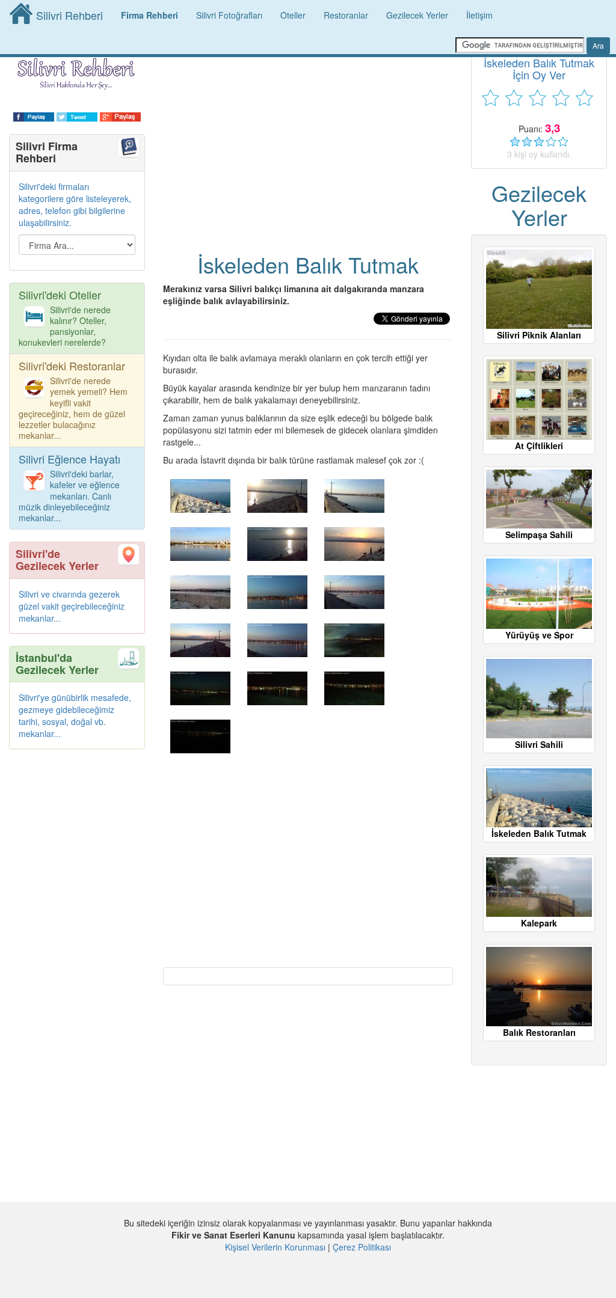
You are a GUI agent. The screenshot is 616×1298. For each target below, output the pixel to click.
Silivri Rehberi (69, 15)
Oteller (293, 15)
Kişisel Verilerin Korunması (275, 1247)
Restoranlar (346, 15)
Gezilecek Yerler (417, 15)
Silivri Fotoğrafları (229, 15)
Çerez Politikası (362, 1247)
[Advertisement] (308, 132)
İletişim (479, 15)
